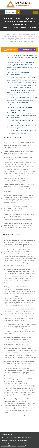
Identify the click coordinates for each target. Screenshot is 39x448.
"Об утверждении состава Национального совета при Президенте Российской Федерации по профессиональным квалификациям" (20, 328)
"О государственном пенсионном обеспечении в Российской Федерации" (19, 226)
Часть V (22, 36)
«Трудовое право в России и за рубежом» (14, 440)
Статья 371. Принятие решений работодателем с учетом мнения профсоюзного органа (18, 72)
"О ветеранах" (18, 152)
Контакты (4, 446)
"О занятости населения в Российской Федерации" (18, 208)
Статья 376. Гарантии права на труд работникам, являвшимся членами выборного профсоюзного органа (22, 115)
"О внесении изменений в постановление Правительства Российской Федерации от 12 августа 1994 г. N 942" (18, 340)
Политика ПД (22, 446)
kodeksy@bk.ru (23, 443)
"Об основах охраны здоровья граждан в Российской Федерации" (19, 217)
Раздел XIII (31, 36)
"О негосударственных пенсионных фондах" (19, 145)
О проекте (12, 446)
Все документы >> (31, 416)
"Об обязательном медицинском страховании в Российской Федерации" (19, 187)
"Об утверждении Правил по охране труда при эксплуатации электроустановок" (18, 198)
